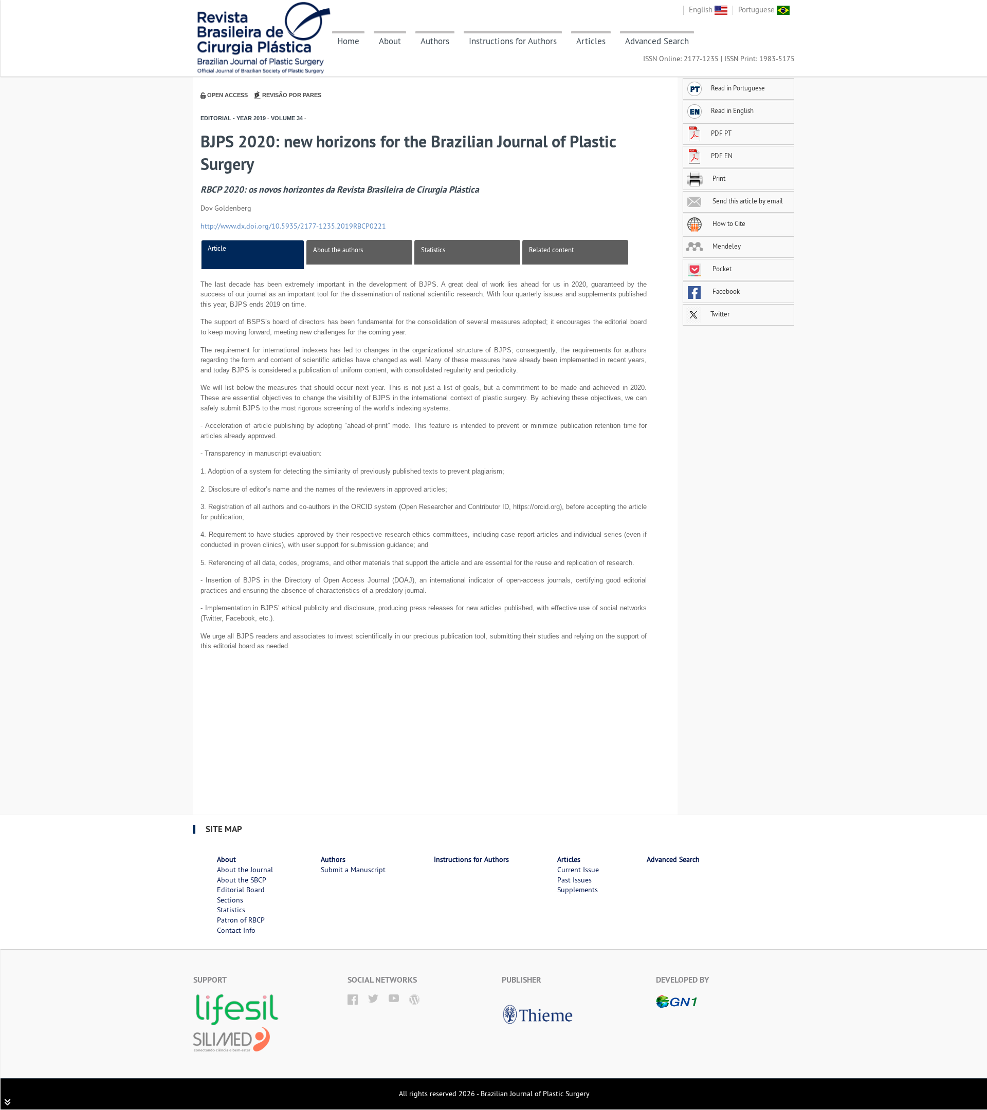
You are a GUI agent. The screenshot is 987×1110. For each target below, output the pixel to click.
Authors (435, 41)
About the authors (338, 250)
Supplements (577, 889)
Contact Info (236, 930)
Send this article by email (747, 201)
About (390, 41)
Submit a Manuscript (353, 869)
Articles (591, 41)
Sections (230, 900)
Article (217, 248)
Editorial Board (241, 889)
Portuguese (757, 9)
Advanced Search (657, 41)
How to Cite (728, 223)
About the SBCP (241, 880)
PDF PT (721, 133)
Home (348, 41)
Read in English (732, 110)
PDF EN (722, 156)
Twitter (719, 314)
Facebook (725, 291)
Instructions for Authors (513, 41)
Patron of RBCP (241, 920)
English (702, 9)
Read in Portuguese (738, 88)
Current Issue (578, 869)
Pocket (721, 269)
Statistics (433, 250)
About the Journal (245, 869)
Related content (551, 250)
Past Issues (574, 880)
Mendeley (726, 246)
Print (718, 178)
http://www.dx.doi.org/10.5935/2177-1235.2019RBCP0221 (293, 226)
